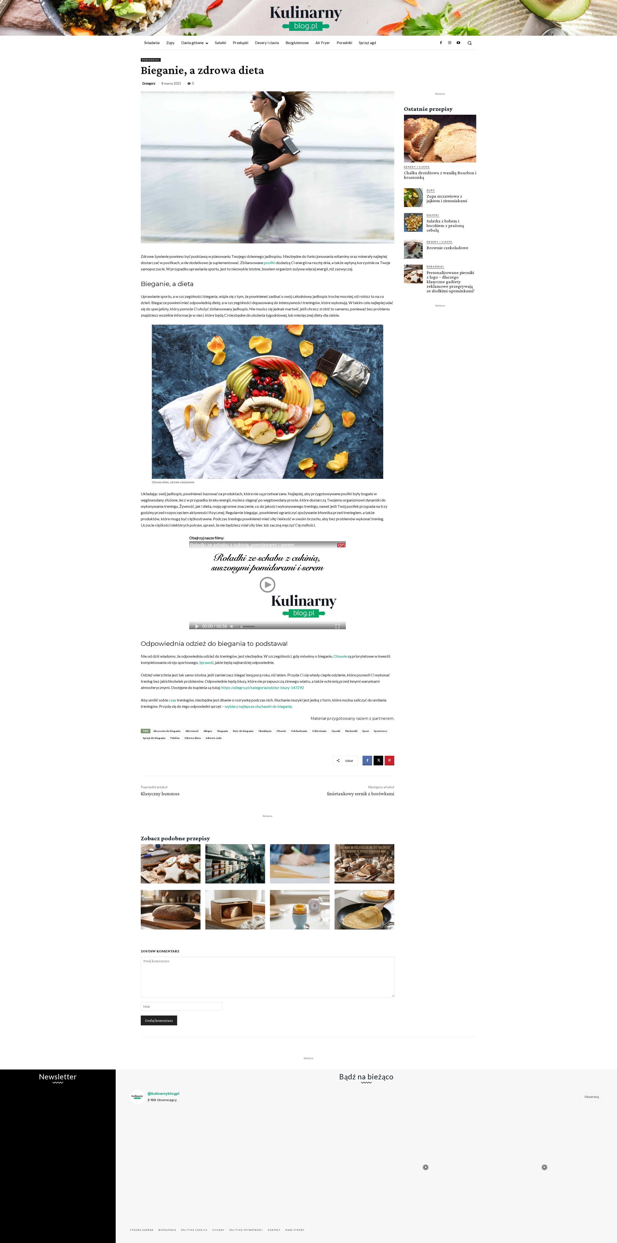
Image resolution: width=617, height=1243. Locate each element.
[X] (378, 760)
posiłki (269, 262)
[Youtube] (458, 43)
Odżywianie (319, 731)
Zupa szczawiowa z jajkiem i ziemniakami (447, 198)
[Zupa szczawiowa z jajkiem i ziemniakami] (413, 197)
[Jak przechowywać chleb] (235, 909)
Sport (365, 731)
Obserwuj (591, 1097)
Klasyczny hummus (160, 793)
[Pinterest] (389, 760)
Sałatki (433, 215)
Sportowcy (380, 731)
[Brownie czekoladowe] (413, 249)
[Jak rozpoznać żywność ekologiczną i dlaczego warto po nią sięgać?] (300, 864)
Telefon (175, 738)
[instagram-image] (188, 1166)
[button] (469, 43)
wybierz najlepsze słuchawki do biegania (258, 706)
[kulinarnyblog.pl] (306, 18)
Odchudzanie (299, 731)
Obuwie (340, 656)
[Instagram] (449, 43)
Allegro (207, 731)
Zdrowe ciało (214, 738)
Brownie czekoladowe (447, 247)
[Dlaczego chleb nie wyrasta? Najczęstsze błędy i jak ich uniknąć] (171, 909)
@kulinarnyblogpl (163, 1093)
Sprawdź (206, 662)
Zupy (431, 190)
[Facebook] (440, 43)
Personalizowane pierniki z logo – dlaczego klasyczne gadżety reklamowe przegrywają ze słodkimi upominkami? (451, 281)
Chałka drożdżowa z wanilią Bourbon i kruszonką (440, 175)
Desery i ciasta (417, 166)
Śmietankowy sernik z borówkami (360, 793)
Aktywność (192, 731)
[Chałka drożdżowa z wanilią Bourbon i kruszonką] (440, 138)
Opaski (335, 731)
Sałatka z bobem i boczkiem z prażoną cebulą (445, 225)
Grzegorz (148, 83)
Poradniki (151, 59)
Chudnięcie (265, 731)
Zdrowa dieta (192, 738)
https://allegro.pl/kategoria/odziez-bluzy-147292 (262, 687)
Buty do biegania (243, 731)
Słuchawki (351, 731)
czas (172, 700)
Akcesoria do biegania (167, 731)
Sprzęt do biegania (154, 738)
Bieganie (222, 731)
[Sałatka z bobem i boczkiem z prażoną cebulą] (413, 222)
